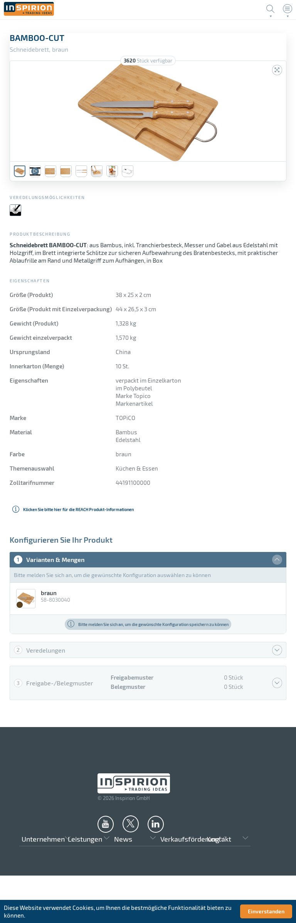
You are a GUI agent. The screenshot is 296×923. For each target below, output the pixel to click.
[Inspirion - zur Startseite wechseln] (29, 13)
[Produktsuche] (270, 8)
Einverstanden (266, 911)
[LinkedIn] (156, 824)
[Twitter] (131, 823)
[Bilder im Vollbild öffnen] (277, 70)
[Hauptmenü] (287, 8)
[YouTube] (106, 824)
